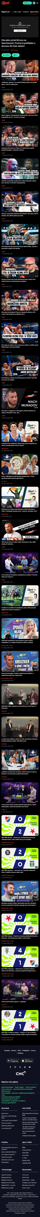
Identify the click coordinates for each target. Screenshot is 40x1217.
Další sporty (14, 50)
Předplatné (27, 3)
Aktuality (4, 711)
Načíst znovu (20, 30)
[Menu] (37, 3)
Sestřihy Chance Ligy (7, 842)
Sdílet (7, 55)
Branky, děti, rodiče (7, 645)
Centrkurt (4, 481)
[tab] (6, 12)
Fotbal (3, 580)
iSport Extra (4, 448)
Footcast (4, 809)
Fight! (3, 87)
